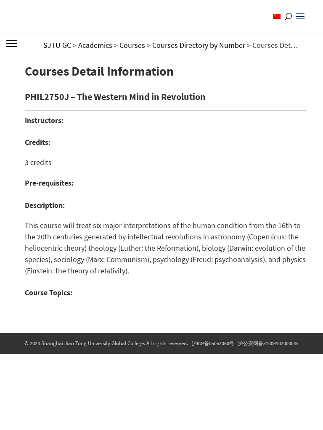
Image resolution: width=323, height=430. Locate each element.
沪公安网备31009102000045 (268, 343)
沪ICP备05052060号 (213, 343)
